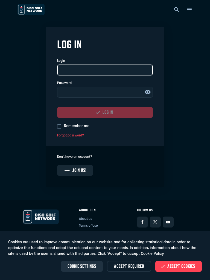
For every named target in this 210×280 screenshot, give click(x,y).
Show (147, 92)
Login (61, 61)
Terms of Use (88, 226)
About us (85, 219)
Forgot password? (70, 135)
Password (64, 83)
